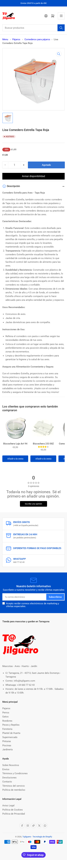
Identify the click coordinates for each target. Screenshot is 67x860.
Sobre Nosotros (10, 765)
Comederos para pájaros (37, 39)
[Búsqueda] (61, 28)
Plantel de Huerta (11, 733)
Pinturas (6, 741)
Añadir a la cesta (15, 458)
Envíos (5, 769)
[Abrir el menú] (61, 15)
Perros (5, 712)
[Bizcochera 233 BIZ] (43, 428)
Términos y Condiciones (15, 773)
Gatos (5, 716)
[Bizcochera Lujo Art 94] (15, 428)
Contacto (7, 781)
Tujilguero (26, 836)
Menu (5, 39)
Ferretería (7, 729)
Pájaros (16, 39)
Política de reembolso (13, 789)
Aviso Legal (8, 805)
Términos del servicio (13, 785)
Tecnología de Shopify (42, 836)
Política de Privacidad (13, 813)
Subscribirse (55, 597)
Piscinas (6, 745)
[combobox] (33, 27)
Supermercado (9, 737)
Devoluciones (9, 777)
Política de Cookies (12, 809)
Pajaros (6, 708)
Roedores (7, 720)
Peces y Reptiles (10, 724)
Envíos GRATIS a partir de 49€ (34, 3)
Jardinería (7, 749)
